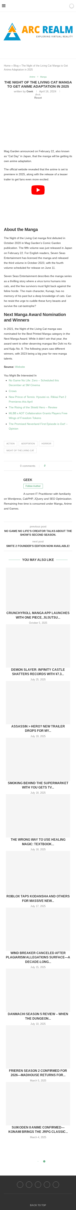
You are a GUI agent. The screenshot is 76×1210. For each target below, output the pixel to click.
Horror (46, 443)
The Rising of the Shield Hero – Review (33, 407)
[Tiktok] (56, 1184)
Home (7, 65)
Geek (30, 91)
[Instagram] (38, 1184)
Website (20, 366)
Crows (13, 391)
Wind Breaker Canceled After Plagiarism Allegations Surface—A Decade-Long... (38, 957)
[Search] (60, 6)
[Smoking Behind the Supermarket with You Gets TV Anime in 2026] (38, 759)
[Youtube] (47, 1184)
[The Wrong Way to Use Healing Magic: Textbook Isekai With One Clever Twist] (38, 816)
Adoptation (28, 443)
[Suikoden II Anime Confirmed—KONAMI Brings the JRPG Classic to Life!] (38, 1103)
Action (10, 443)
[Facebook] (31, 49)
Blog (16, 65)
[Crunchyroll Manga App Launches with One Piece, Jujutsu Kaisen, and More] (38, 589)
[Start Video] (38, 204)
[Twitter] (29, 1184)
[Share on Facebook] (50, 466)
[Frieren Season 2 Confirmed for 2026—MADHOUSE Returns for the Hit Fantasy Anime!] (38, 1047)
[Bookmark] (65, 6)
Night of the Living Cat (20, 450)
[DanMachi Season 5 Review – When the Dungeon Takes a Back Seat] (38, 990)
